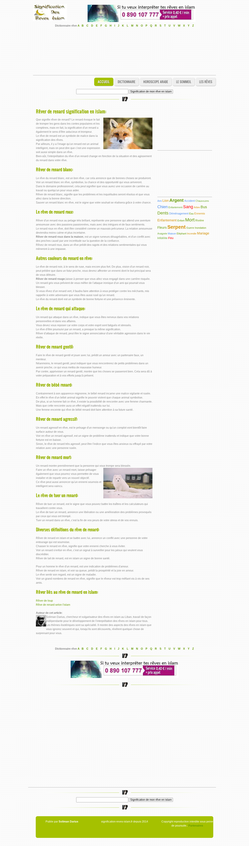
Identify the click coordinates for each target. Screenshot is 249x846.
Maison (172, 233)
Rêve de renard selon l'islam (53, 604)
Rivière (199, 220)
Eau (191, 213)
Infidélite (162, 238)
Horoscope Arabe (155, 82)
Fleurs (162, 227)
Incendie (191, 233)
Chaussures (202, 200)
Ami (159, 200)
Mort (190, 219)
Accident (189, 200)
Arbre (197, 207)
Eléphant (181, 233)
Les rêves (205, 82)
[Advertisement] (124, 51)
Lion (165, 200)
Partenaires (195, 825)
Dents (163, 213)
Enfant (180, 220)
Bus (204, 207)
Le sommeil (183, 82)
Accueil (104, 82)
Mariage (203, 233)
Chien (162, 206)
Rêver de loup (44, 600)
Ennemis (199, 213)
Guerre (190, 227)
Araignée (162, 233)
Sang (188, 206)
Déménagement (179, 213)
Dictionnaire (126, 82)
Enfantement (175, 207)
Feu (170, 238)
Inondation (200, 227)
